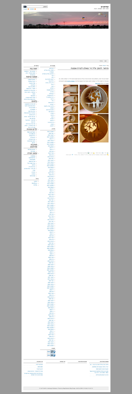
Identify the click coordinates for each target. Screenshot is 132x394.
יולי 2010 (52, 232)
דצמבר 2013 (51, 160)
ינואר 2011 (51, 221)
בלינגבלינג (32, 137)
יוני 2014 (52, 149)
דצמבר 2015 (51, 135)
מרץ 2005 (51, 316)
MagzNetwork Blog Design (69, 388)
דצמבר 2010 (51, 223)
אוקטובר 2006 (50, 286)
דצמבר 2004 (51, 322)
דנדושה (33, 165)
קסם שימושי (32, 175)
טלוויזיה (52, 91)
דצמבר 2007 (51, 277)
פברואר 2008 (51, 273)
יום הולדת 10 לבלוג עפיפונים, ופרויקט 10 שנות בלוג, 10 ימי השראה (33, 374)
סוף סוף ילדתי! (39, 364)
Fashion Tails (32, 83)
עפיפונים (105, 7)
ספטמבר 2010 (50, 228)
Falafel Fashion (31, 79)
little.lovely (97, 83)
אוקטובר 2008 (50, 268)
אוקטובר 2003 (50, 345)
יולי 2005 (52, 309)
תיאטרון (52, 125)
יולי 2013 (52, 169)
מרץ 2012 (51, 196)
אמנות (101, 154)
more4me (33, 85)
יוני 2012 (52, 190)
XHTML (35, 185)
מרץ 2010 (51, 239)
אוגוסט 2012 (51, 187)
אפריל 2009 (51, 257)
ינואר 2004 (51, 340)
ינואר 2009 (51, 262)
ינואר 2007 (51, 280)
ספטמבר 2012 (50, 185)
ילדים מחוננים (50, 95)
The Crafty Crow (31, 163)
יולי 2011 (52, 210)
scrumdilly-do (32, 133)
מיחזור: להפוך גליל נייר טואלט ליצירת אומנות (90, 68)
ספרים (52, 113)
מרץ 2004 (51, 336)
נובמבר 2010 (51, 225)
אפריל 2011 (51, 216)
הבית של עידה (32, 166)
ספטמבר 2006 (50, 288)
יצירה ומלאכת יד (50, 97)
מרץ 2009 (51, 259)
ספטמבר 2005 (50, 306)
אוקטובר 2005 (50, 304)
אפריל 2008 (51, 271)
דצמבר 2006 (51, 282)
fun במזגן (51, 68)
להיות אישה (51, 102)
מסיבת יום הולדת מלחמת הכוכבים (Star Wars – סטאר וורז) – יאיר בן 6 (99, 372)
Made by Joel (32, 161)
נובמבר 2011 (51, 203)
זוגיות (52, 84)
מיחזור (75, 154)
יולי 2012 (52, 189)
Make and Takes (31, 132)
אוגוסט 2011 (51, 208)
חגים (53, 86)
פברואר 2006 (51, 297)
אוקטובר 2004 (50, 325)
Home (104, 65)
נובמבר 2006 (51, 284)
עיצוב (91, 153)
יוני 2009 (52, 253)
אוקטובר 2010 (50, 226)
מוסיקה (52, 108)
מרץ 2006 (51, 295)
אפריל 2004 (51, 334)
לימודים (52, 104)
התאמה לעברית (43, 388)
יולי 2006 (52, 289)
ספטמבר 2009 (50, 248)
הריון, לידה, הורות (50, 82)
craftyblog (33, 156)
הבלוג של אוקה (31, 111)
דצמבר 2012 (51, 180)
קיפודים (33, 174)
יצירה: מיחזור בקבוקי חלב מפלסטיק (100, 366)
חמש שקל (33, 95)
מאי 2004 (51, 333)
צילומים (52, 120)
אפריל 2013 (51, 172)
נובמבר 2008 (51, 266)
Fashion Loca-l (31, 81)
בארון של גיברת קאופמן (29, 90)
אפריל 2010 (51, 237)
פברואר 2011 (51, 219)
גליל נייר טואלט (84, 154)
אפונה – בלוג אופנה (30, 88)
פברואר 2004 (51, 338)
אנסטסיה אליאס (71, 81)
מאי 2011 (51, 214)
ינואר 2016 (51, 133)
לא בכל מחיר (40, 369)
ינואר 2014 (51, 158)
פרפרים (33, 172)
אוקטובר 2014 (50, 142)
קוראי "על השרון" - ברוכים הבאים (35, 371)
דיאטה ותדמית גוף (49, 79)
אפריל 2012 (51, 194)
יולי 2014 (52, 147)
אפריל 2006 (51, 293)
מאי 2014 (51, 151)
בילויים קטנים (32, 135)
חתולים (52, 88)
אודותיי (101, 61)
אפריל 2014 (51, 153)
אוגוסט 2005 (51, 307)
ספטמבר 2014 (50, 144)
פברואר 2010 (51, 241)
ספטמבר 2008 (50, 270)
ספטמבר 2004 (50, 327)
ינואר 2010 (51, 243)
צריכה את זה (51, 122)
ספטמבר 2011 (50, 207)
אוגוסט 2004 (51, 329)
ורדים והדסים (32, 114)
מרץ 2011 (51, 217)
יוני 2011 (52, 212)
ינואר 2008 (51, 275)
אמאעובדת (32, 109)
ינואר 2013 (51, 178)
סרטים (52, 115)
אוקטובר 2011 (50, 205)
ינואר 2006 (51, 298)
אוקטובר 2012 (50, 183)
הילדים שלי (51, 81)
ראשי (105, 61)
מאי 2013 (51, 171)
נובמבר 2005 (51, 302)
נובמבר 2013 (51, 162)
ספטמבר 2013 (50, 165)
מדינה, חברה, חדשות (49, 106)
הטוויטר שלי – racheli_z (29, 71)
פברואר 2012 (51, 198)
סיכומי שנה (51, 111)
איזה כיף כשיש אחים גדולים (102, 374)
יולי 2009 (52, 252)
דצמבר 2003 (51, 341)
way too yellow (31, 86)
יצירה (79, 154)
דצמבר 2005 (51, 300)
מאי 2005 (51, 313)
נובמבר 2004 (51, 324)
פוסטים (32, 9)
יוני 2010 (52, 234)
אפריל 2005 (51, 315)
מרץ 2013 (51, 174)
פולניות (52, 118)
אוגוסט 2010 (51, 230)
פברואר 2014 (51, 156)
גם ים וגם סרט (32, 139)
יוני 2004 (52, 331)
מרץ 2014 (51, 155)
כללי (53, 100)
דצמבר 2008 (51, 264)
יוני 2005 (52, 311)
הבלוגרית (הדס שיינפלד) (29, 113)
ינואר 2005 (51, 320)
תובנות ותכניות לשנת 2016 (102, 369)
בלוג (53, 77)
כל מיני (52, 99)
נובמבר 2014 (51, 140)
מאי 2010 (51, 235)
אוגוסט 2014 (51, 146)
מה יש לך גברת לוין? (30, 123)
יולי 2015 (52, 138)
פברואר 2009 (51, 261)
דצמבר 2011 (51, 201)
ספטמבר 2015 (50, 137)
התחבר (35, 181)
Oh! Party (33, 151)
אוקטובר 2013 (50, 164)
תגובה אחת (68, 154)
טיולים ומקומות (50, 90)
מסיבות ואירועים (50, 109)
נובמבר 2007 (51, 279)
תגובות (25, 9)
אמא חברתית (32, 107)
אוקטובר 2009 (50, 246)
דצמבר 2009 (51, 244)
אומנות (105, 154)
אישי (53, 75)
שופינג (52, 124)
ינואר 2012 (51, 200)
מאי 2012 (51, 192)
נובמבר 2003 (51, 343)
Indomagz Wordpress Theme (54, 388)
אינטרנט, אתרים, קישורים (48, 73)
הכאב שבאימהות (31, 141)
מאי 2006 (51, 291)
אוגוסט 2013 (51, 167)
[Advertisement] (66, 44)
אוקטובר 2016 (50, 131)
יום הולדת (51, 93)
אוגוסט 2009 (51, 250)
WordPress (34, 183)
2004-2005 (40, 366)
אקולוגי (90, 154)
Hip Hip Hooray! (31, 149)
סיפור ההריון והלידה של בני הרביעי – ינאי (99, 364)
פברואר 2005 (51, 318)
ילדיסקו (33, 142)
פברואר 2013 (51, 176)
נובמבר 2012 (51, 182)
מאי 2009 (51, 255)
